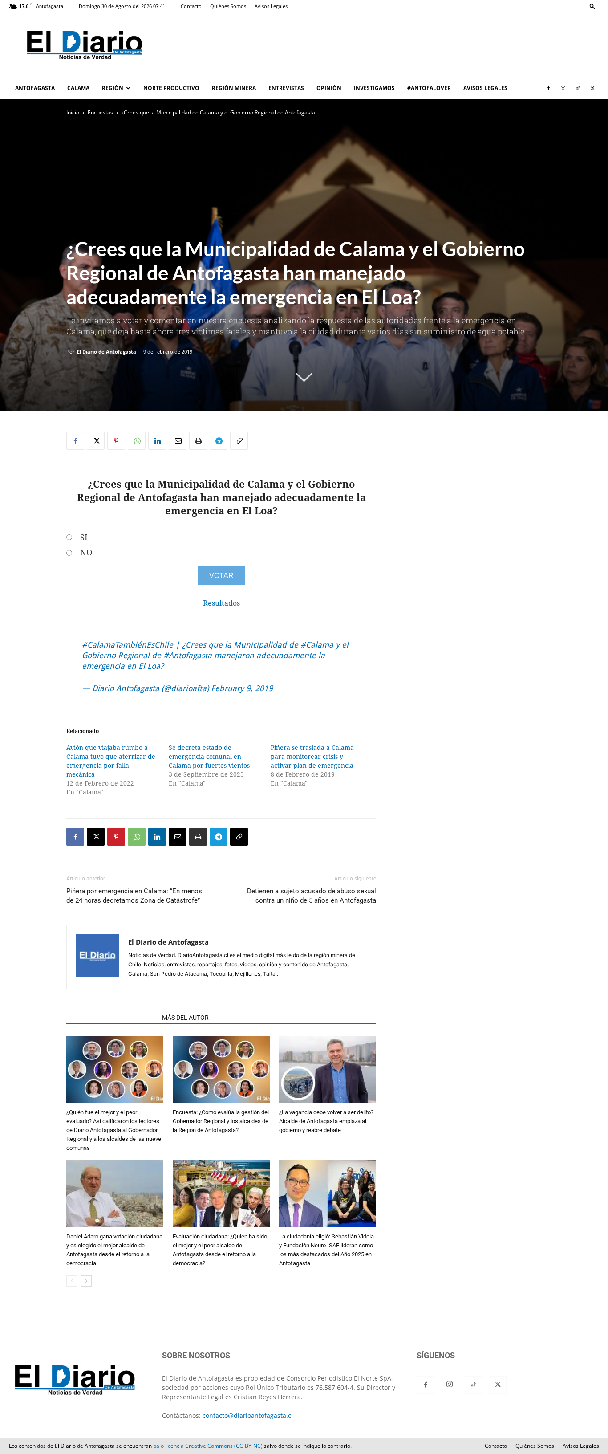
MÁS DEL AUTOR (185, 1017)
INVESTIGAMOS (374, 88)
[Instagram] (563, 88)
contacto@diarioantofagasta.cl (248, 1415)
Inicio (72, 112)
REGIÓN (112, 88)
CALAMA (78, 88)
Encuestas (100, 112)
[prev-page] (71, 1281)
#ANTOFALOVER (429, 88)
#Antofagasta (187, 655)
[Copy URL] (239, 441)
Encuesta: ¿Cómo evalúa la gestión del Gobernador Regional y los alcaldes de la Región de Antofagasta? (221, 1121)
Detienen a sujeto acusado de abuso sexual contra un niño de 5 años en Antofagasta (311, 895)
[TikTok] (577, 88)
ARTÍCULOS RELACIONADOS (111, 1017)
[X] (592, 88)
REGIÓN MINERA (234, 88)
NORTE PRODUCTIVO (171, 88)
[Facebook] (548, 88)
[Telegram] (218, 441)
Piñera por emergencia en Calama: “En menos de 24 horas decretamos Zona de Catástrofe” (134, 895)
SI (84, 537)
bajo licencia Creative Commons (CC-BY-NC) (208, 1446)
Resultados (221, 603)
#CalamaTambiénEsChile (127, 644)
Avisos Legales (271, 6)
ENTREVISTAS (286, 88)
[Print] (198, 441)
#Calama (316, 644)
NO (86, 552)
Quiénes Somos (228, 6)
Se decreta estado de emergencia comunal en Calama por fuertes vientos (209, 756)
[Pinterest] (116, 441)
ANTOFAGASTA (35, 88)
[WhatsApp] (137, 441)
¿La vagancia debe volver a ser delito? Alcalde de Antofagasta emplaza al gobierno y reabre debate (326, 1121)
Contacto (191, 6)
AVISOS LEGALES (485, 88)
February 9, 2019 (242, 688)
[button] (592, 6)
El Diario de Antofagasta (106, 351)
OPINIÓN (328, 88)
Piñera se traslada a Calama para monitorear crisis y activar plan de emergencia (312, 756)
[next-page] (86, 1281)
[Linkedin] (157, 441)
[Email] (177, 441)
